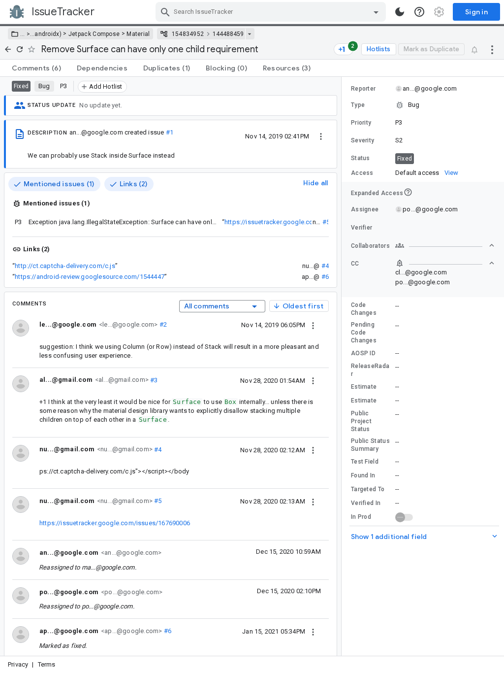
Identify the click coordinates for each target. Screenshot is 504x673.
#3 (153, 379)
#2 (162, 324)
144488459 (228, 34)
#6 (325, 276)
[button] (27, 34)
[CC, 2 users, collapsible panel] (445, 263)
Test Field (364, 461)
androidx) (48, 34)
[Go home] (8, 49)
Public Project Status (361, 421)
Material (138, 34)
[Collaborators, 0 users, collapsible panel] (445, 245)
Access (362, 172)
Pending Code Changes (364, 332)
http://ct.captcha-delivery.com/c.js (65, 265)
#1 (169, 132)
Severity (362, 140)
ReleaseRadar (370, 370)
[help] (419, 12)
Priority (361, 122)
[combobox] (272, 12)
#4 (325, 265)
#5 (326, 222)
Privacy (18, 664)
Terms (47, 664)
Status (360, 158)
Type (358, 104)
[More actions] (492, 49)
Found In (363, 475)
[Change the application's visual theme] (400, 12)
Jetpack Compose (94, 34)
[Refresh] (20, 49)
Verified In (365, 503)
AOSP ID (363, 353)
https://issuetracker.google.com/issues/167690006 (299, 222)
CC (355, 263)
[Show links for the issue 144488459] (249, 34)
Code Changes (364, 309)
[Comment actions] (313, 325)
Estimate (364, 386)
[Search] (165, 12)
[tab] (36, 68)
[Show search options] (376, 12)
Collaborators (370, 245)
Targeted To (367, 489)
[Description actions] (321, 136)
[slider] (343, 366)
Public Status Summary (370, 444)
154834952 (188, 34)
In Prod (361, 516)
